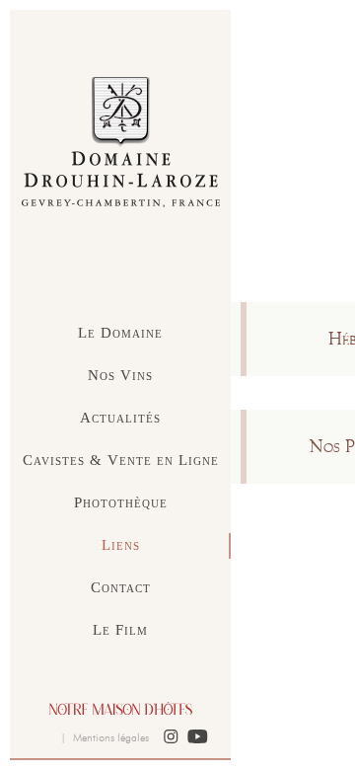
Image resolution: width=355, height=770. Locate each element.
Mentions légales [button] (111, 737)
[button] (171, 737)
